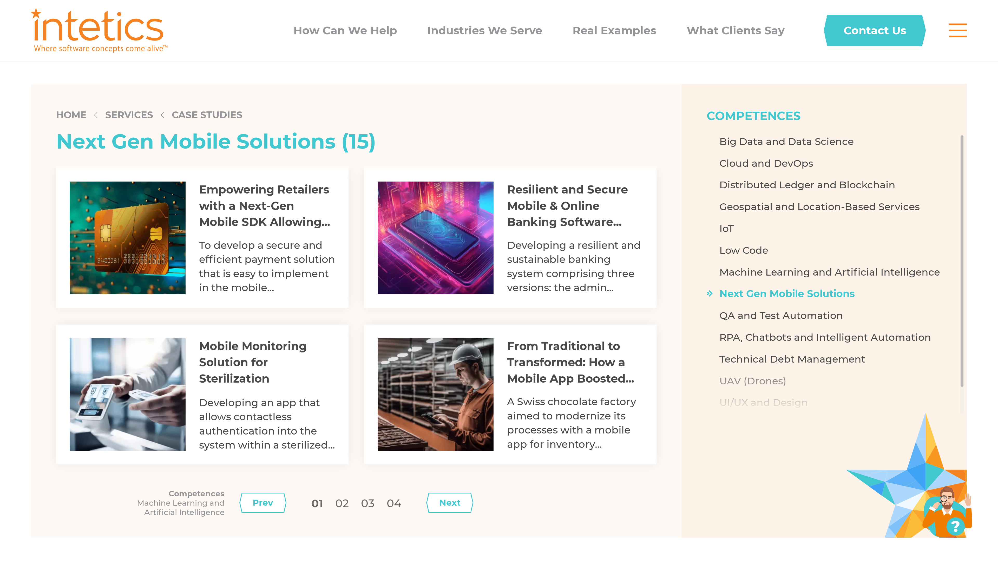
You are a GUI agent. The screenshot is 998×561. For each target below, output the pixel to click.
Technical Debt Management (792, 359)
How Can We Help (345, 30)
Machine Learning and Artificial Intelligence (829, 272)
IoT (726, 228)
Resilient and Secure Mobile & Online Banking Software (567, 206)
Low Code (743, 250)
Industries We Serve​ (484, 30)
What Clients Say (736, 30)
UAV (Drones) (752, 381)
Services (129, 115)
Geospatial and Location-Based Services (819, 206)
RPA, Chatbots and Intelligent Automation (825, 337)
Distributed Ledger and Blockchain (807, 185)
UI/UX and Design (763, 402)
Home (71, 115)
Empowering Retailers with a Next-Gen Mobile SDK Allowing (264, 206)
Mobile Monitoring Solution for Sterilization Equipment (253, 370)
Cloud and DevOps (766, 163)
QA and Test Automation (781, 315)
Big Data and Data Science (786, 141)
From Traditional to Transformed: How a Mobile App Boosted (566, 362)
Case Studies (207, 115)
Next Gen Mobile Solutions (787, 293)
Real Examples (614, 30)
